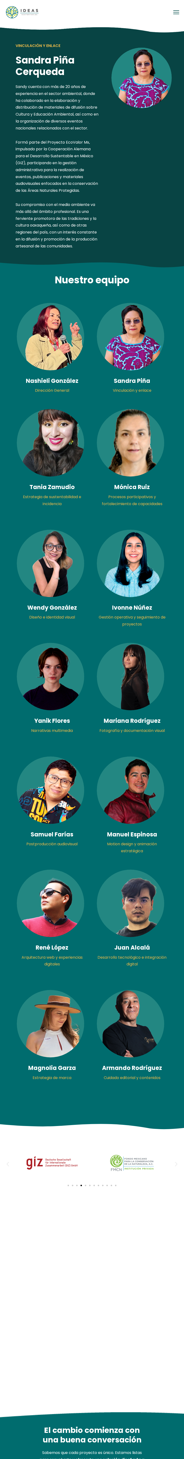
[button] (8, 1164)
